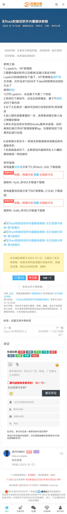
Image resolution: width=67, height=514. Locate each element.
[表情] (11, 394)
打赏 (34, 277)
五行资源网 (19, 479)
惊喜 (27, 356)
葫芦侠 (57, 77)
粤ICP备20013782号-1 (19, 491)
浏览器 (18, 167)
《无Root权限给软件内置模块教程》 (32, 299)
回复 (36, 174)
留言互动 (23, 485)
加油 (19, 356)
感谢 (29, 352)
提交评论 (51, 393)
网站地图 (13, 485)
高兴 (53, 352)
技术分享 (56, 26)
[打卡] (17, 364)
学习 (37, 352)
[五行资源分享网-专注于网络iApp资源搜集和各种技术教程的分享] (34, 6)
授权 (59, 98)
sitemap (54, 485)
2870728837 (18, 452)
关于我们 (33, 485)
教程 (11, 90)
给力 (11, 356)
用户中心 (60, 511)
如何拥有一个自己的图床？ (50, 333)
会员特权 (47, 511)
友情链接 (43, 485)
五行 (11, 293)
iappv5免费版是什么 (15, 331)
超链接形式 (37, 293)
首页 (7, 511)
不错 (45, 352)
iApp (35, 356)
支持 (21, 352)
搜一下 (48, 278)
